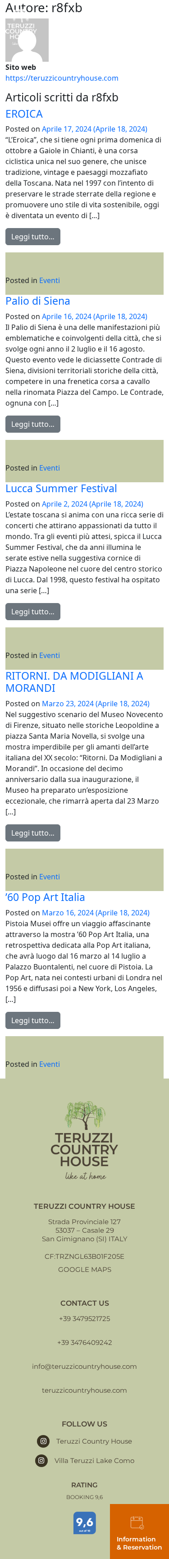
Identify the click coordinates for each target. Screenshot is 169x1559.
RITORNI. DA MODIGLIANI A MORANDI (74, 681)
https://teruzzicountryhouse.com (62, 78)
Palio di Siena (37, 300)
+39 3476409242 (84, 1342)
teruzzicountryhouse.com (84, 1390)
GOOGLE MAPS (84, 1269)
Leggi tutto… (33, 237)
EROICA (24, 113)
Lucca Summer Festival (61, 488)
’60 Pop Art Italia (45, 897)
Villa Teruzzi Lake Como (94, 1460)
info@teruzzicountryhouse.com (84, 1366)
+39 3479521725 (84, 1318)
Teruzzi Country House (94, 1441)
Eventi (49, 280)
